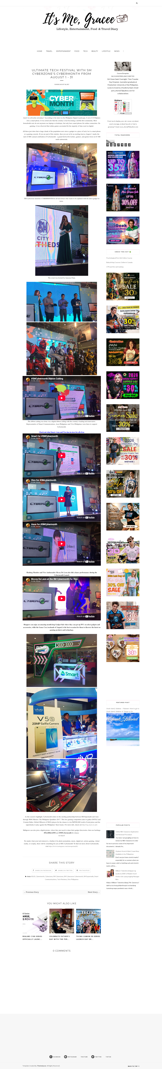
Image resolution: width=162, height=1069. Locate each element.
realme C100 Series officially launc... (32, 937)
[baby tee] (122, 563)
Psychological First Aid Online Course (119, 258)
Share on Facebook (43, 870)
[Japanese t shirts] (122, 497)
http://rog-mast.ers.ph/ (89, 825)
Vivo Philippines (73, 879)
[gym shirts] (122, 530)
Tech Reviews (62, 879)
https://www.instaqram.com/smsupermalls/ (63, 846)
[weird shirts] (122, 398)
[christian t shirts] (122, 464)
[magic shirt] (122, 211)
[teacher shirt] (122, 596)
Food (76, 51)
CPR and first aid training (114, 267)
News (116, 51)
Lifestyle (106, 51)
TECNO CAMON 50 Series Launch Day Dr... (88, 937)
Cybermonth (40, 876)
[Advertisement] (122, 681)
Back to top (133, 1066)
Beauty (94, 51)
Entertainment (63, 51)
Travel (49, 51)
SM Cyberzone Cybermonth (73, 876)
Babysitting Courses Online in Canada (119, 262)
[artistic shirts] (122, 178)
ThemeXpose (41, 1066)
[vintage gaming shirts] (122, 628)
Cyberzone (49, 876)
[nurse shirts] (122, 661)
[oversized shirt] (122, 300)
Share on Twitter (65, 870)
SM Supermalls (89, 876)
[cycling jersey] (122, 332)
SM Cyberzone (58, 876)
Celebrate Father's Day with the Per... (59, 937)
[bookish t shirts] (122, 431)
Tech (85, 51)
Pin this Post (84, 870)
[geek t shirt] (122, 244)
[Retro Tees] (122, 365)
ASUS (33, 876)
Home (39, 51)
